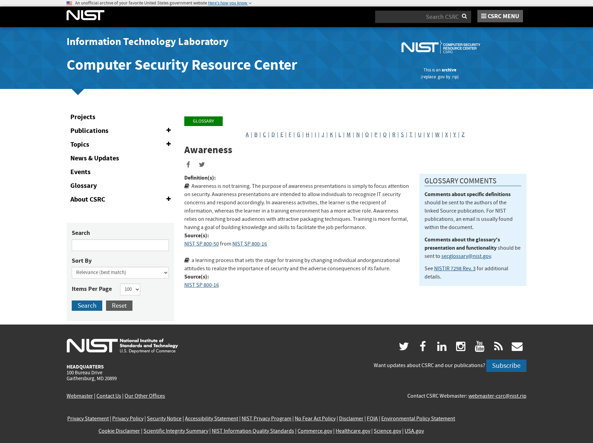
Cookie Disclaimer (119, 431)
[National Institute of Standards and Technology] (122, 345)
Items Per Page (92, 289)
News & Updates (94, 158)
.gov (441, 77)
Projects (82, 117)
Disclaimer (351, 418)
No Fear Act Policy (315, 418)
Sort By (82, 261)
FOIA (372, 418)
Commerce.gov (315, 431)
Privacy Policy (127, 418)
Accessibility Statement (211, 418)
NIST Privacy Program (266, 418)
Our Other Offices (145, 396)
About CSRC (122, 200)
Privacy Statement (88, 418)
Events (80, 172)
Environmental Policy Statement (418, 418)
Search (81, 233)
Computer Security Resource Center (182, 65)
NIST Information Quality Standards (253, 431)
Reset (119, 305)
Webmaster (80, 396)
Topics (122, 145)
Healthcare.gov (353, 431)
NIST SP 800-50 (201, 243)
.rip (454, 77)
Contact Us (108, 396)
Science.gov (387, 431)
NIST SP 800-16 (249, 243)
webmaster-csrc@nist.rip (497, 396)
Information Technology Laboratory (148, 41)
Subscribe (506, 365)
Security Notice (164, 418)
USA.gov (414, 431)
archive (449, 70)
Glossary (83, 185)
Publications (122, 132)
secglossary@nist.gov (466, 256)
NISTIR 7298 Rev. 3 (455, 268)
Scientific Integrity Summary (175, 431)
